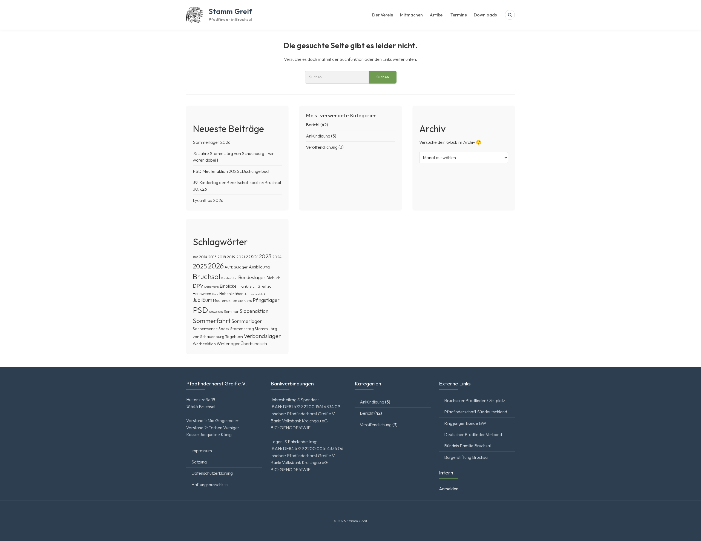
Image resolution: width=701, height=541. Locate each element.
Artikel (437, 15)
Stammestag (242, 328)
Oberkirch (245, 301)
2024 (276, 256)
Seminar (231, 311)
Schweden (216, 312)
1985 (195, 257)
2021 (240, 256)
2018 (221, 256)
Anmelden (448, 488)
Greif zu (264, 286)
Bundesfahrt (229, 278)
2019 (231, 256)
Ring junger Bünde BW (465, 423)
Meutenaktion (225, 300)
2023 (265, 256)
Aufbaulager (236, 267)
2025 (200, 266)
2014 (203, 256)
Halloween (202, 293)
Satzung (199, 462)
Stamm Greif (230, 11)
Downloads (485, 15)
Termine (458, 15)
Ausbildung (259, 267)
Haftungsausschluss (209, 484)
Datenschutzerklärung (212, 473)
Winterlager (228, 343)
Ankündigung (318, 136)
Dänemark (211, 286)
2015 (212, 256)
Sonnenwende (205, 328)
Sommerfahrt (212, 321)
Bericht (313, 124)
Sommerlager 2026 (212, 142)
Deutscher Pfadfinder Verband (473, 434)
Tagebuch (234, 336)
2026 (216, 265)
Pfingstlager (266, 300)
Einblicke (228, 286)
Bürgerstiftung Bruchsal (466, 457)
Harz (215, 294)
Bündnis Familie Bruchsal (467, 445)
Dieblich (273, 277)
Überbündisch (254, 343)
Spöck (224, 328)
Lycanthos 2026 (208, 200)
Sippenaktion (254, 311)
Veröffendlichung (322, 147)
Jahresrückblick (255, 294)
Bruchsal (206, 276)
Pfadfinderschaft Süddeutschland (475, 411)
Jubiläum (202, 300)
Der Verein (382, 15)
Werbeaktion (204, 343)
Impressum (201, 450)
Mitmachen (411, 15)
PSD (200, 310)
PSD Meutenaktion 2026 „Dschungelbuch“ (232, 171)
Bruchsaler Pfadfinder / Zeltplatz (474, 400)
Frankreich (247, 286)
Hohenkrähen (231, 293)
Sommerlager (246, 321)
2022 (252, 256)
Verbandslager (262, 335)
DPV (198, 285)
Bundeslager (252, 277)
